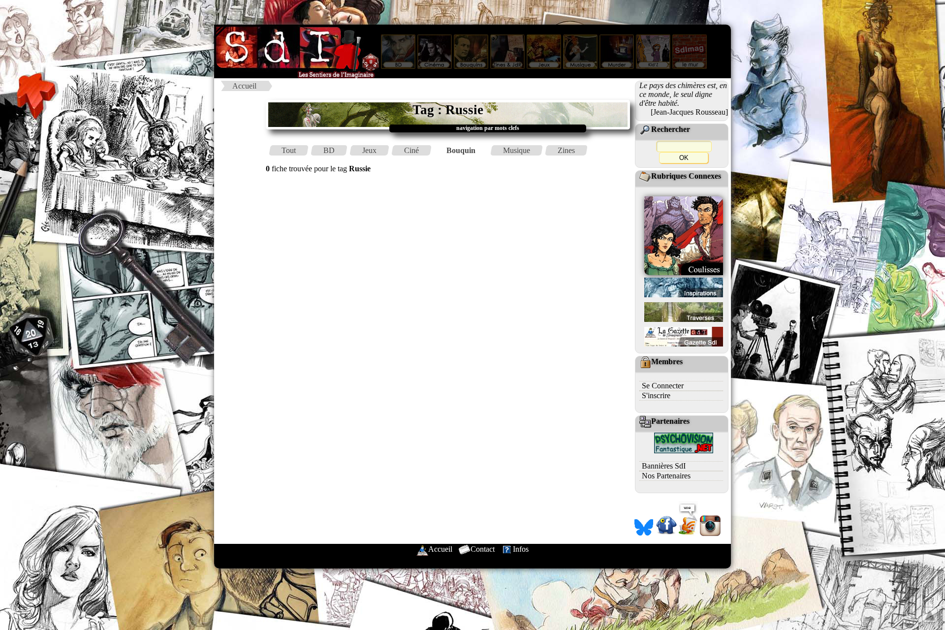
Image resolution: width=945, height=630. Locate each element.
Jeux (369, 150)
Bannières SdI (664, 466)
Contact (483, 549)
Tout (289, 150)
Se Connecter (663, 385)
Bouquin (460, 150)
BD (329, 150)
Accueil (244, 86)
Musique (516, 150)
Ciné (411, 150)
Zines (566, 150)
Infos (521, 549)
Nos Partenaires (666, 476)
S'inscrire (656, 395)
